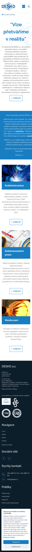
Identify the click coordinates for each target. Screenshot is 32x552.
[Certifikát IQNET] (6, 401)
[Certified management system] (6, 413)
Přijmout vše (16, 542)
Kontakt (4, 441)
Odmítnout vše (16, 546)
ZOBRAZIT (17, 98)
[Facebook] (4, 458)
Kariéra (4, 437)
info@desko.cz (12, 479)
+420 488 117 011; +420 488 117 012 (18, 474)
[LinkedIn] (9, 458)
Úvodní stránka (9, 14)
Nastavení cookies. (9, 537)
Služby (4, 434)
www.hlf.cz (19, 131)
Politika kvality (6, 493)
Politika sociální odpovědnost (10, 503)
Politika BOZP (6, 496)
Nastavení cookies (7, 444)
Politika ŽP (5, 499)
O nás (3, 431)
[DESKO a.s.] (8, 6)
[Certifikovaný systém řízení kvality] (16, 413)
